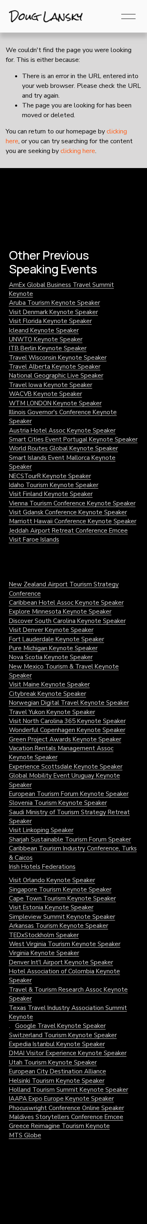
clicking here (77, 150)
